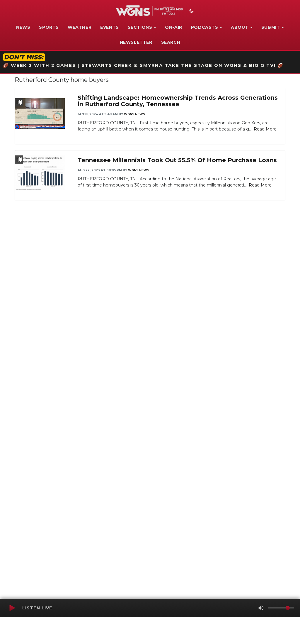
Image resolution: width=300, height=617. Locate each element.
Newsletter (136, 42)
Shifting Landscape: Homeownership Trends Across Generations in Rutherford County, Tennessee (178, 100)
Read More (265, 129)
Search (170, 42)
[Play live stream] (12, 608)
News (23, 27)
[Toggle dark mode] (191, 11)
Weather (79, 27)
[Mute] (261, 608)
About (239, 27)
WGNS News (134, 114)
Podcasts (204, 27)
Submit (270, 27)
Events (109, 27)
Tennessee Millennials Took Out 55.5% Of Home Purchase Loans (177, 160)
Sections (140, 27)
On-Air (173, 27)
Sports (49, 27)
